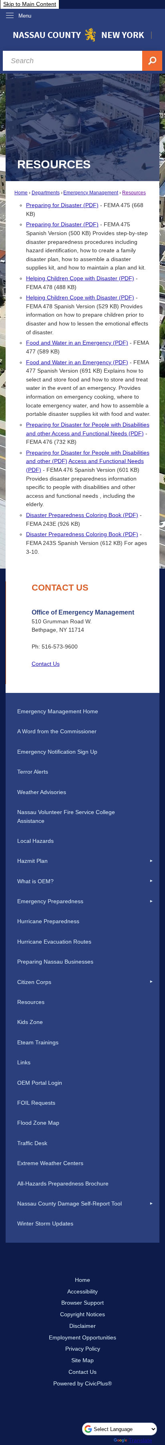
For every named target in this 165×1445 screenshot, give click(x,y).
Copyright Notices (82, 1314)
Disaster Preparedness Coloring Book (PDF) (82, 515)
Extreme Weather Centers (50, 1163)
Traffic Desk (32, 1143)
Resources (134, 192)
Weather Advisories (41, 792)
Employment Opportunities (82, 1337)
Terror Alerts (32, 771)
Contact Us (46, 664)
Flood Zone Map (38, 1123)
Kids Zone (30, 1022)
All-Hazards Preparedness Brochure (63, 1183)
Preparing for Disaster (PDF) (62, 205)
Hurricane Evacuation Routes (54, 941)
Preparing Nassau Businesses (55, 961)
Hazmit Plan (32, 861)
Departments (46, 192)
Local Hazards (35, 841)
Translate (140, 1440)
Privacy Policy (82, 1348)
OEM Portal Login (39, 1083)
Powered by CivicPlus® (82, 1383)
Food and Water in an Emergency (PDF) (77, 342)
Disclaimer (82, 1326)
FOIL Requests (36, 1103)
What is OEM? (35, 881)
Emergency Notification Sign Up (57, 751)
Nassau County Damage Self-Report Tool (69, 1203)
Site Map (82, 1360)
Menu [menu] (24, 16)
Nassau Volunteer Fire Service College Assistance (66, 816)
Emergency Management (90, 192)
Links (23, 1062)
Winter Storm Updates (45, 1223)
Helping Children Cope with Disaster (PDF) (80, 278)
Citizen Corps (34, 982)
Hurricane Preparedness (48, 921)
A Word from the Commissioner (57, 731)
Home (21, 192)
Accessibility (82, 1291)
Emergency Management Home (57, 711)
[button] (151, 861)
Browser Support (82, 1302)
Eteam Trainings (37, 1042)
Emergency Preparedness (50, 901)
